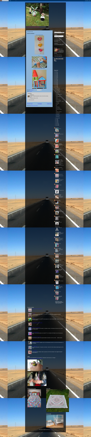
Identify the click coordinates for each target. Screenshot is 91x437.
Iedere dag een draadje (58, 296)
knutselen (30, 91)
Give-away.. (33, 313)
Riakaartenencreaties (58, 210)
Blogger (51, 429)
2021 (56, 75)
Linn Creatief (57, 258)
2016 (56, 81)
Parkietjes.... (34, 318)
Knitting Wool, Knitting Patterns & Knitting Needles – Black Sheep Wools (59, 302)
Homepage (40, 103)
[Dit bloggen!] (38, 90)
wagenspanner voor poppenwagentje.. (37, 308)
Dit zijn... (57, 95)
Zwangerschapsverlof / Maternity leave (61, 234)
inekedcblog (57, 205)
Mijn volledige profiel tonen (58, 54)
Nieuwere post (29, 103)
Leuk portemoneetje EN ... (35, 332)
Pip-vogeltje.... (58, 103)
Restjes (60, 243)
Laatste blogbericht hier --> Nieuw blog (61, 196)
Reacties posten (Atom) (34, 105)
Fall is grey (60, 227)
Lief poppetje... (58, 114)
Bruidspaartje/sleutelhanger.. (36, 341)
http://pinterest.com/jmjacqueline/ (58, 44)
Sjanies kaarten (57, 216)
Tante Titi (56, 242)
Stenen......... (60, 128)
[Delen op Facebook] (40, 90)
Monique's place (57, 237)
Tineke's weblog (57, 154)
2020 (56, 76)
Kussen (60, 291)
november (57, 89)
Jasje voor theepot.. (58, 100)
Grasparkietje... (58, 116)
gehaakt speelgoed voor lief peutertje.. (37, 322)
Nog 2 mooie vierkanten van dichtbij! (61, 287)
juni (56, 120)
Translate (61, 37)
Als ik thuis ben (57, 200)
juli (56, 119)
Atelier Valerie (57, 189)
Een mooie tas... (58, 115)
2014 (56, 83)
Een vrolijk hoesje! (34, 346)
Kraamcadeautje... (58, 108)
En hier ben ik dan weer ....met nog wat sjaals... (61, 266)
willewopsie (57, 290)
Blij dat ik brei (57, 138)
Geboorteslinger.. (58, 96)
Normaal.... (60, 139)
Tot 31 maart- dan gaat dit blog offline (61, 180)
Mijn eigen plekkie (58, 253)
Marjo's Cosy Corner (58, 264)
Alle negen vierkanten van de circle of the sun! (61, 276)
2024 (56, 71)
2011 (56, 87)
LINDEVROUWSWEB (58, 149)
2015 (56, 82)
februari (57, 125)
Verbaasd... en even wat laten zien (61, 250)
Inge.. (56, 110)
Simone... (57, 104)
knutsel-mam (57, 173)
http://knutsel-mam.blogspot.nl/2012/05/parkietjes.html (34, 358)
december (57, 88)
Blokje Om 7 (60, 155)
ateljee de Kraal (57, 221)
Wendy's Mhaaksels (58, 232)
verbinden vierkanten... (59, 111)
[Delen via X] (39, 90)
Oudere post (49, 103)
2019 (56, 77)
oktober (57, 90)
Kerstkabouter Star (61, 190)
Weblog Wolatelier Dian (58, 269)
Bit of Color (57, 184)
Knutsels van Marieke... (59, 94)
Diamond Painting (61, 211)
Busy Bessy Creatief (58, 194)
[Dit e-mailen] (37, 90)
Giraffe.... (57, 97)
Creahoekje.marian (58, 248)
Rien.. (56, 105)
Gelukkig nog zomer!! (59, 109)
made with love (57, 133)
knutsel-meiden (57, 280)
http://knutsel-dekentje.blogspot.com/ (57, 41)
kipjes (59, 206)
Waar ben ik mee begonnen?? (36, 327)
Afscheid (60, 270)
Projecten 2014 (57, 285)
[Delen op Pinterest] (40, 90)
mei (56, 121)
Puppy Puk (60, 222)
